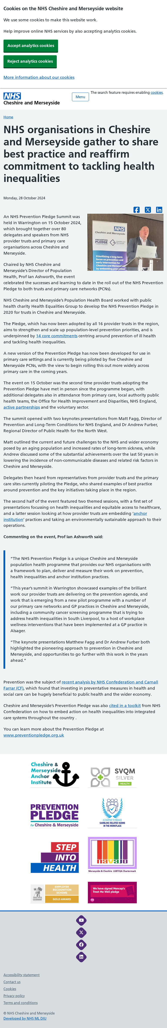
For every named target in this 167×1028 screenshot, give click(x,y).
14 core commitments (56, 335)
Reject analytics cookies (30, 61)
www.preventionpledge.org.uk (33, 735)
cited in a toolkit (125, 705)
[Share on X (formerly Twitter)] (148, 211)
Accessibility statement (21, 975)
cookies (157, 92)
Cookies (9, 989)
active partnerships (21, 407)
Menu (80, 97)
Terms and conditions (20, 1003)
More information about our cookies (38, 77)
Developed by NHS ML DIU (25, 1018)
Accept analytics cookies (30, 45)
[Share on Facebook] (136, 211)
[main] (83, 439)
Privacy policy (14, 996)
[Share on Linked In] (159, 211)
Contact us (11, 982)
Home (8, 117)
